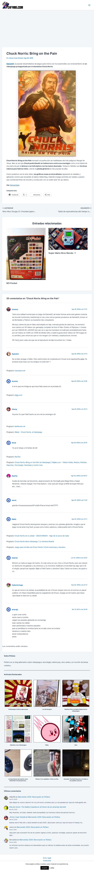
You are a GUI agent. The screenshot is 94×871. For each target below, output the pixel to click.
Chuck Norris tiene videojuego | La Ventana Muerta (34, 541)
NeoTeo (18, 457)
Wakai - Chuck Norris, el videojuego (28, 432)
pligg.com (18, 395)
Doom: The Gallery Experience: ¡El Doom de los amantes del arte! (41, 807)
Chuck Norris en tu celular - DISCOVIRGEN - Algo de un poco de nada (42, 536)
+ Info (51, 868)
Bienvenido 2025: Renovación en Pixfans (34, 797)
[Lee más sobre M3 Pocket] (26, 254)
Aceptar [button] (44, 868)
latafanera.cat (20, 426)
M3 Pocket (11, 283)
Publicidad (47, 861)
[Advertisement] (47, 27)
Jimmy (14, 409)
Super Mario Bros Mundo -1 (62, 253)
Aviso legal (47, 858)
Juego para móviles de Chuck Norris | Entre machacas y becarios (40, 547)
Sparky (14, 476)
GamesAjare (14, 185)
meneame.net (20, 371)
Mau (11, 807)
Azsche (15, 381)
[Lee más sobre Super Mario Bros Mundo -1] (68, 239)
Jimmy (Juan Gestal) (17, 817)
